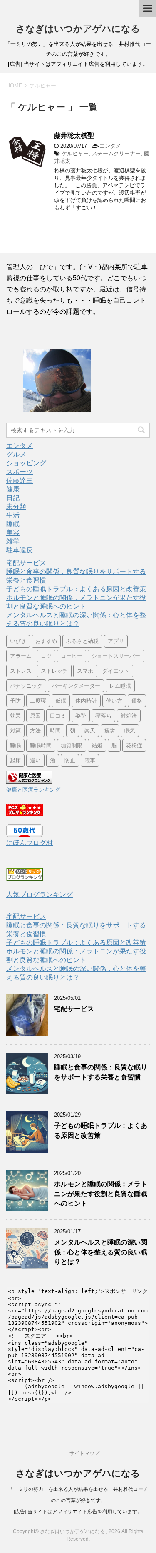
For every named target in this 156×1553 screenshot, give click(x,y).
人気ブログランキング (39, 894)
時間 (55, 730)
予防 (15, 701)
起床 (15, 760)
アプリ (116, 641)
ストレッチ (54, 671)
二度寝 (38, 701)
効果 (15, 716)
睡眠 (13, 523)
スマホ (85, 671)
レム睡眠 (120, 686)
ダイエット (115, 671)
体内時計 (86, 701)
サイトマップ (84, 1453)
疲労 (109, 730)
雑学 (13, 541)
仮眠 (60, 701)
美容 (13, 532)
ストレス (21, 671)
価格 (136, 701)
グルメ (16, 454)
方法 (35, 730)
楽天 (89, 730)
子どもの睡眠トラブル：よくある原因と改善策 (76, 588)
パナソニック (26, 686)
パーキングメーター (76, 686)
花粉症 (134, 745)
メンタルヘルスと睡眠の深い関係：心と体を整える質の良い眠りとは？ (100, 1252)
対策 (15, 730)
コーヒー (71, 656)
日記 (13, 497)
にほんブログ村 (29, 842)
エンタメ (110, 146)
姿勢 (80, 716)
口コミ (58, 716)
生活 (13, 515)
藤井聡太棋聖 (74, 135)
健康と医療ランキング (33, 790)
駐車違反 (19, 550)
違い (35, 760)
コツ (46, 656)
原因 (35, 716)
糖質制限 (71, 745)
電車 (89, 760)
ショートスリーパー (116, 656)
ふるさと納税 (82, 641)
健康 (13, 489)
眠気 (129, 730)
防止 (69, 760)
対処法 (129, 716)
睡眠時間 (41, 745)
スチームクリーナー (116, 153)
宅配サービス (26, 562)
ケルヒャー (75, 153)
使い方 (114, 701)
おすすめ (46, 641)
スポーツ (19, 471)
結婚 (97, 745)
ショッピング (26, 463)
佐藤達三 (19, 480)
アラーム (21, 656)
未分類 (16, 506)
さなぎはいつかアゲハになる (78, 29)
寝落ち (103, 716)
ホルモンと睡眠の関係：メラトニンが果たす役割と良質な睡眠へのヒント (100, 1193)
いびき (18, 641)
